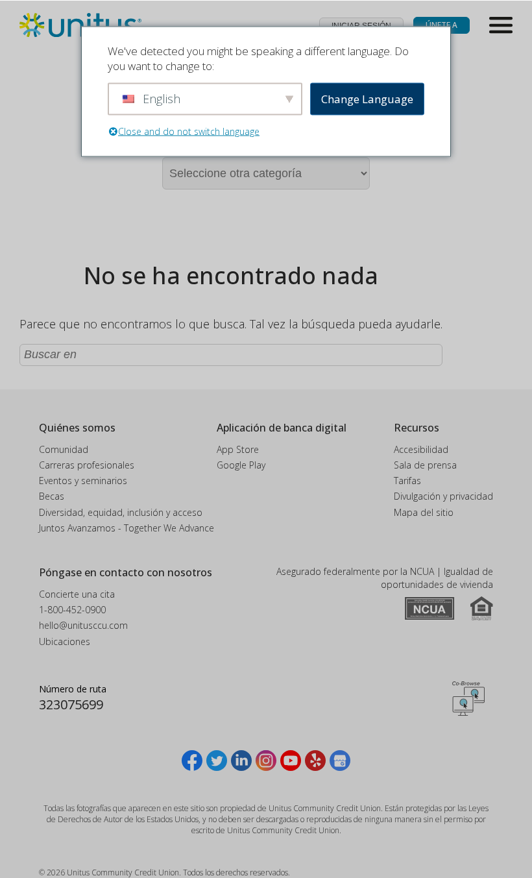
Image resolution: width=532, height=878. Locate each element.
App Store (238, 449)
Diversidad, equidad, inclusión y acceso (120, 512)
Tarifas (407, 480)
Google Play (241, 465)
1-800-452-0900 (72, 610)
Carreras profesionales (86, 465)
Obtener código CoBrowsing (468, 698)
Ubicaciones (64, 641)
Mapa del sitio (423, 512)
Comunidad (63, 449)
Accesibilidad (421, 449)
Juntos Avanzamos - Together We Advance (126, 528)
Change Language (367, 98)
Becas (51, 496)
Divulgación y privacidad (443, 496)
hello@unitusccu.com (83, 625)
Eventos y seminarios (83, 480)
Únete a (441, 24)
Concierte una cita (77, 594)
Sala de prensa (425, 465)
